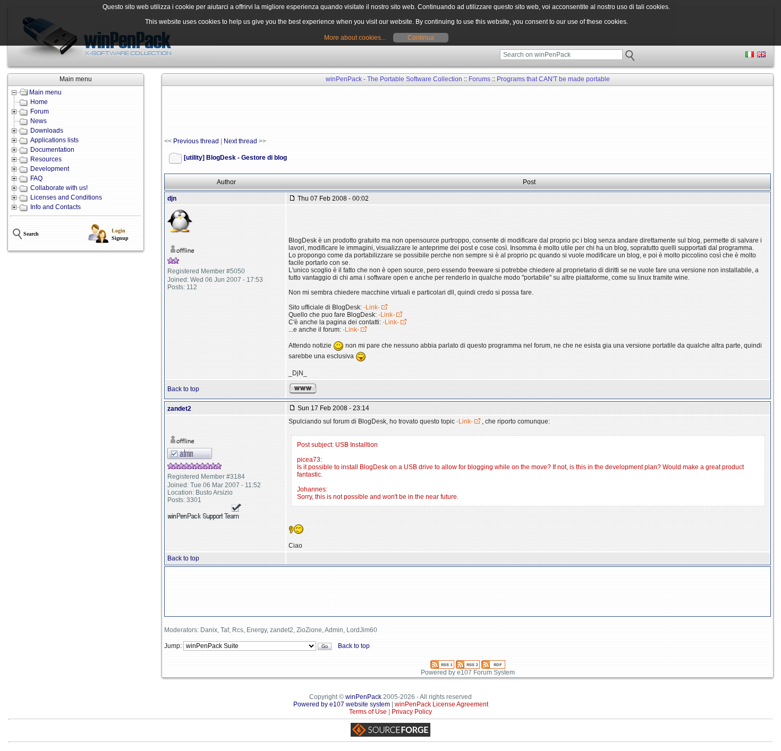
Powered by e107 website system (341, 704)
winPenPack (363, 697)
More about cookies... (355, 37)
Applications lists (54, 140)
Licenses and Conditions (66, 197)
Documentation (52, 149)
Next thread (240, 141)
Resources (46, 159)
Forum (39, 111)
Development (49, 168)
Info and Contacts (55, 207)
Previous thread (196, 141)
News (38, 121)
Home (39, 102)
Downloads (46, 130)
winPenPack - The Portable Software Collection (394, 79)
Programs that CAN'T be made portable (553, 79)
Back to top (183, 389)
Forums (479, 79)
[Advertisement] (357, 112)
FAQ (36, 178)
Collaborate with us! (59, 188)
